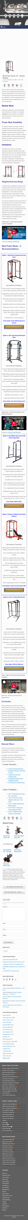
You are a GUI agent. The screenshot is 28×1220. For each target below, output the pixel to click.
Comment (5, 906)
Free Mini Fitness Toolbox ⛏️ (9, 1070)
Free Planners (6, 1029)
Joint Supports (7, 1032)
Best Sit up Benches (13, 241)
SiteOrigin (14, 1217)
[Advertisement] (14, 46)
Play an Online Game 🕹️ (8, 1130)
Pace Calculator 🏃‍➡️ (6, 1093)
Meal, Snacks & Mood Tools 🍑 (9, 1087)
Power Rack (11, 878)
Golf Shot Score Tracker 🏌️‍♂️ (8, 1152)
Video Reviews (7, 1053)
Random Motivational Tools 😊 (9, 1089)
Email (4, 929)
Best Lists (9, 869)
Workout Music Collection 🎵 (8, 1116)
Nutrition (5, 1037)
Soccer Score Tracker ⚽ (8, 1139)
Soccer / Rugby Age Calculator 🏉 (10, 1108)
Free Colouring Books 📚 (8, 1114)
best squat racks (17, 873)
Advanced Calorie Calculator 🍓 (9, 1072)
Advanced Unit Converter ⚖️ (8, 1078)
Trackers (5, 1048)
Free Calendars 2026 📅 (7, 1110)
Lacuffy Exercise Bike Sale (15, 769)
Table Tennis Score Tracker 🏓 (9, 1160)
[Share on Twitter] (10, 16)
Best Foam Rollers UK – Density (14, 892)
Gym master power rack (13, 876)
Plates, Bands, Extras (17, 869)
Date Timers (6, 1022)
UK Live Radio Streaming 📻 (8, 1095)
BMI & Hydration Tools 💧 (8, 1074)
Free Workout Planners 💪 (8, 1112)
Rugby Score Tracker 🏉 (7, 1141)
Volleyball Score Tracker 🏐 (8, 1162)
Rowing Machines (8, 1046)
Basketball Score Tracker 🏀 (8, 1143)
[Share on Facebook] (6, 16)
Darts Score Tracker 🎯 (7, 1148)
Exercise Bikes (7, 1025)
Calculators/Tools (7, 1017)
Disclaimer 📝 (5, 1124)
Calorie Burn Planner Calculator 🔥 (10, 1076)
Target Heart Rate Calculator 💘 (9, 1106)
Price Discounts (7, 1044)
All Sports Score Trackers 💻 (8, 1164)
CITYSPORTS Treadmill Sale (16, 782)
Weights (4, 870)
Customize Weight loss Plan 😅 (9, 1091)
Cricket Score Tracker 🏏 (8, 1146)
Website (4, 935)
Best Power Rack (12, 872)
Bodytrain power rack (14, 875)
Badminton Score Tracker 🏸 (8, 1158)
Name (4, 923)
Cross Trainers (7, 1020)
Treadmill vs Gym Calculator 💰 (9, 1104)
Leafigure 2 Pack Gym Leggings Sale (13, 964)
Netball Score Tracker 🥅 (8, 1154)
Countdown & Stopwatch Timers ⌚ (10, 1083)
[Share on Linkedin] (18, 16)
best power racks (8, 873)
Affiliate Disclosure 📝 (7, 1126)
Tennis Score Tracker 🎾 (7, 1156)
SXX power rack (13, 879)
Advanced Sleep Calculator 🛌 (9, 1080)
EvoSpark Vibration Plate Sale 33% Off (13, 962)
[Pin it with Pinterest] (14, 16)
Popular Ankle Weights (14, 432)
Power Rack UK (17, 878)
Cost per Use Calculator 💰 (8, 1085)
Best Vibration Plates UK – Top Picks (15, 800)
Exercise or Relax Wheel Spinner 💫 (10, 1068)
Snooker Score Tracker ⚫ (8, 1150)
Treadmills (5, 1051)
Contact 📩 (4, 1122)
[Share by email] (22, 16)
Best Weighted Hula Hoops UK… (14, 886)
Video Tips (6, 1056)
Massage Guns (7, 1034)
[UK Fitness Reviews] (14, 8)
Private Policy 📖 (6, 1128)
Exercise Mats (6, 1027)
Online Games (7, 1039)
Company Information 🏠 (8, 1118)
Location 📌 (5, 1120)
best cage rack (15, 870)
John (19, 79)
